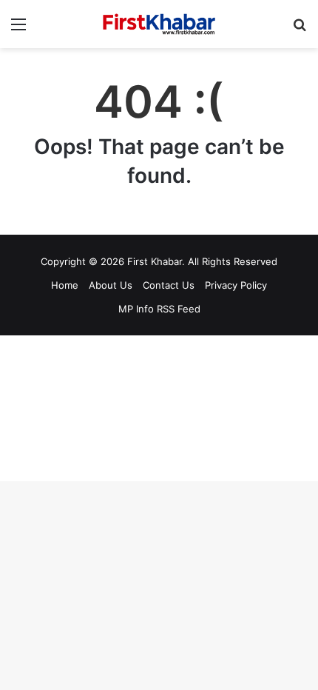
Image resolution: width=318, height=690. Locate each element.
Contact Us (168, 285)
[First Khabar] (159, 24)
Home (64, 285)
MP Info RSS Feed (159, 309)
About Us (110, 285)
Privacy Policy (236, 285)
